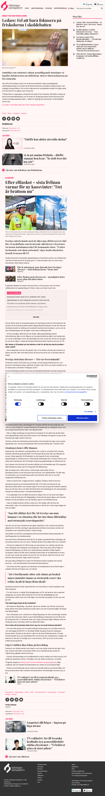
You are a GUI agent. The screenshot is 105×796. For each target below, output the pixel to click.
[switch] (41, 404)
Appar (73, 764)
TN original (61, 692)
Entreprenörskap (61, 8)
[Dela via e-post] (18, 119)
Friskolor (24, 113)
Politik (4, 113)
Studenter (16, 113)
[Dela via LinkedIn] (13, 119)
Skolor (10, 113)
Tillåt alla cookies (82, 418)
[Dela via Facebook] (4, 119)
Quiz (38, 782)
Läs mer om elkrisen (19, 756)
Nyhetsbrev (75, 766)
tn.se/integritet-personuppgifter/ (74, 392)
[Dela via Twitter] (9, 119)
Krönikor (39, 780)
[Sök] (102, 8)
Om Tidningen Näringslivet (79, 775)
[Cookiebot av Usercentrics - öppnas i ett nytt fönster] (88, 376)
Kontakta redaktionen (78, 771)
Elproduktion (9, 692)
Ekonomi (48, 8)
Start (27, 8)
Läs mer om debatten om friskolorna (24, 170)
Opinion (39, 773)
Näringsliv (40, 766)
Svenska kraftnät (40, 692)
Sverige (8, 694)
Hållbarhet (40, 775)
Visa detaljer (88, 411)
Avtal (32, 692)
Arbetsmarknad (37, 8)
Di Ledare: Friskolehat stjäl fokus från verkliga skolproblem (23, 105)
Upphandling (19, 692)
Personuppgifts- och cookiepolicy (82, 773)
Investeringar (52, 692)
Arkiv (73, 769)
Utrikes (39, 777)
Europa (14, 694)
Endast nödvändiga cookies (52, 418)
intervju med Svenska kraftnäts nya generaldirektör (38, 662)
